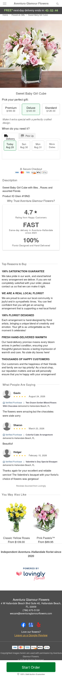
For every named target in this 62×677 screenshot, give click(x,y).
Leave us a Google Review (31, 635)
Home (5, 14)
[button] (55, 669)
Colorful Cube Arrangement (39, 434)
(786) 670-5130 (31, 610)
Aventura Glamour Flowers (31, 3)
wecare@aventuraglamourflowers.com (31, 613)
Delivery (10, 138)
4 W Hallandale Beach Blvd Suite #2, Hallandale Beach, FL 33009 (31, 604)
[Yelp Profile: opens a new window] (38, 624)
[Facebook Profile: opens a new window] (23, 624)
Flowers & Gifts (18, 14)
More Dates (52, 145)
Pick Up (29, 135)
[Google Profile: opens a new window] (31, 624)
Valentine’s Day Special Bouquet (41, 461)
